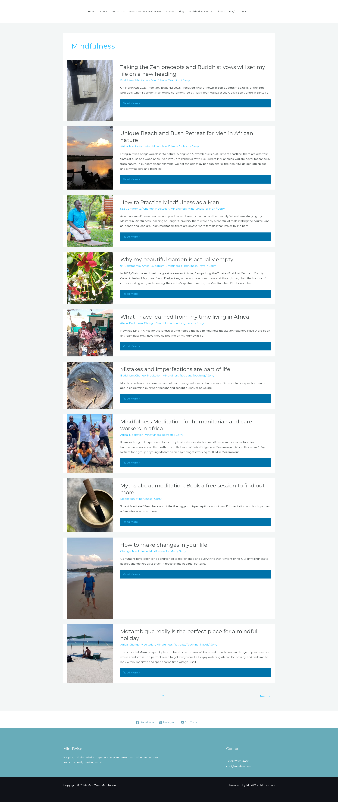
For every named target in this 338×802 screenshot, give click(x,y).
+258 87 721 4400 (237, 761)
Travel (202, 265)
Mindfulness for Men (175, 146)
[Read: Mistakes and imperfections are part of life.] (90, 385)
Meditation (142, 80)
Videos (221, 11)
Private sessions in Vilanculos (145, 11)
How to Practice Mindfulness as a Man (169, 202)
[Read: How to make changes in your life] (90, 578)
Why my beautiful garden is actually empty (176, 259)
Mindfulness (159, 80)
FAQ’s (232, 11)
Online (170, 11)
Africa (124, 146)
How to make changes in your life (163, 545)
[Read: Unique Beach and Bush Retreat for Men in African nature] (90, 157)
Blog (181, 11)
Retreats (116, 11)
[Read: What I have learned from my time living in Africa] (90, 332)
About (103, 11)
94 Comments (130, 265)
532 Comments (130, 208)
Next (265, 696)
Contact (245, 11)
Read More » (131, 103)
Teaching (174, 80)
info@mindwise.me (239, 766)
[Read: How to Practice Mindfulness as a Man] (90, 220)
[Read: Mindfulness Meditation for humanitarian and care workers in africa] (90, 443)
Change (148, 208)
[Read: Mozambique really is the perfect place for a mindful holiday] (90, 653)
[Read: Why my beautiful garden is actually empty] (90, 278)
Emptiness (173, 265)
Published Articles (199, 11)
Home (91, 11)
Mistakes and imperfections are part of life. (175, 369)
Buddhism (127, 80)
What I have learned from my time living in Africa (184, 317)
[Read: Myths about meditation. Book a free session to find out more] (90, 505)
